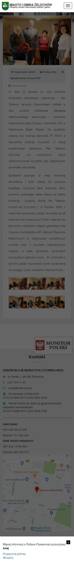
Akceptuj (8, 557)
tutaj (6, 548)
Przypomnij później (14, 554)
